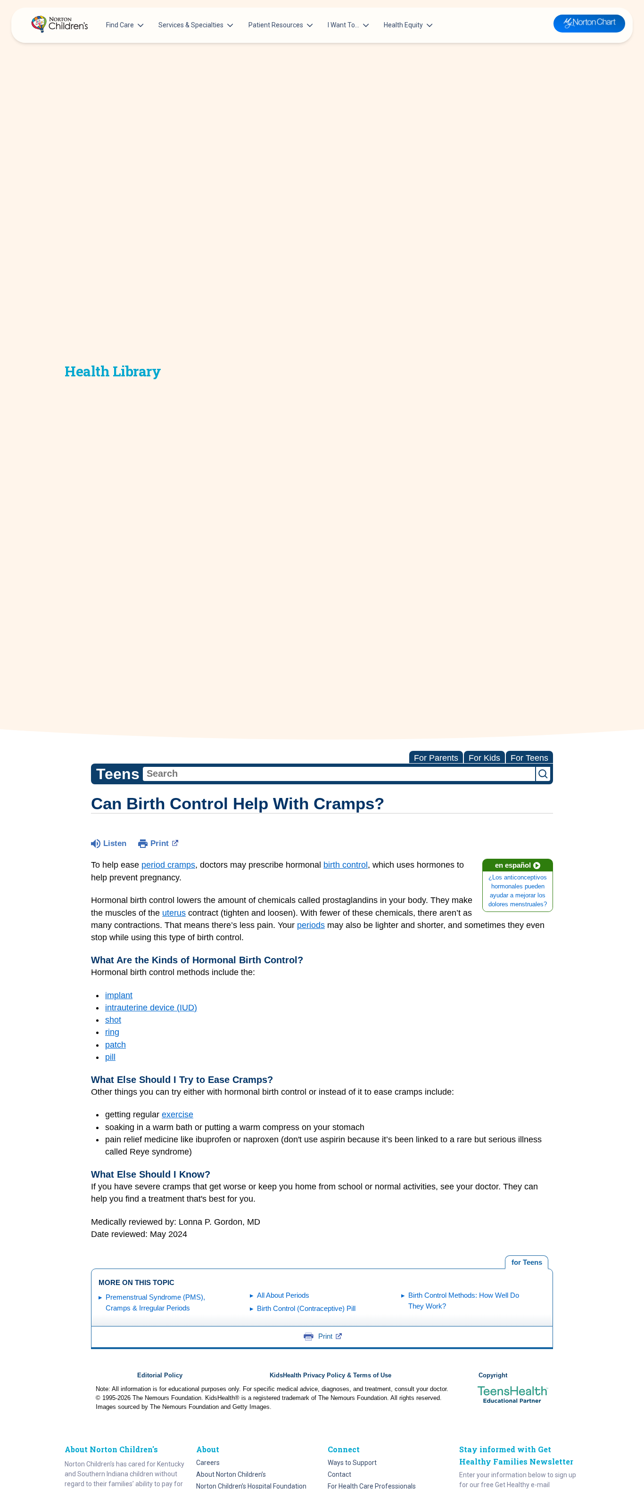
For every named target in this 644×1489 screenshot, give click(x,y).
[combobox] (339, 774)
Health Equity (403, 25)
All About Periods (283, 1295)
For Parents (436, 758)
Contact (339, 1474)
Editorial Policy (159, 1375)
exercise (177, 1114)
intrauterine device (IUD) (151, 1007)
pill (110, 1057)
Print (159, 843)
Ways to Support (352, 1462)
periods (311, 925)
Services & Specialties (190, 25)
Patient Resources (275, 25)
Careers (208, 1462)
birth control (345, 865)
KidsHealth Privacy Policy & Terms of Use (330, 1375)
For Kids (484, 758)
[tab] (526, 1262)
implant (118, 995)
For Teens (529, 758)
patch (115, 1045)
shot (113, 1020)
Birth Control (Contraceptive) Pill (306, 1308)
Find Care (120, 25)
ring (112, 1032)
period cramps (168, 865)
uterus (174, 913)
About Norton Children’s (231, 1474)
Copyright (493, 1375)
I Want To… (343, 25)
